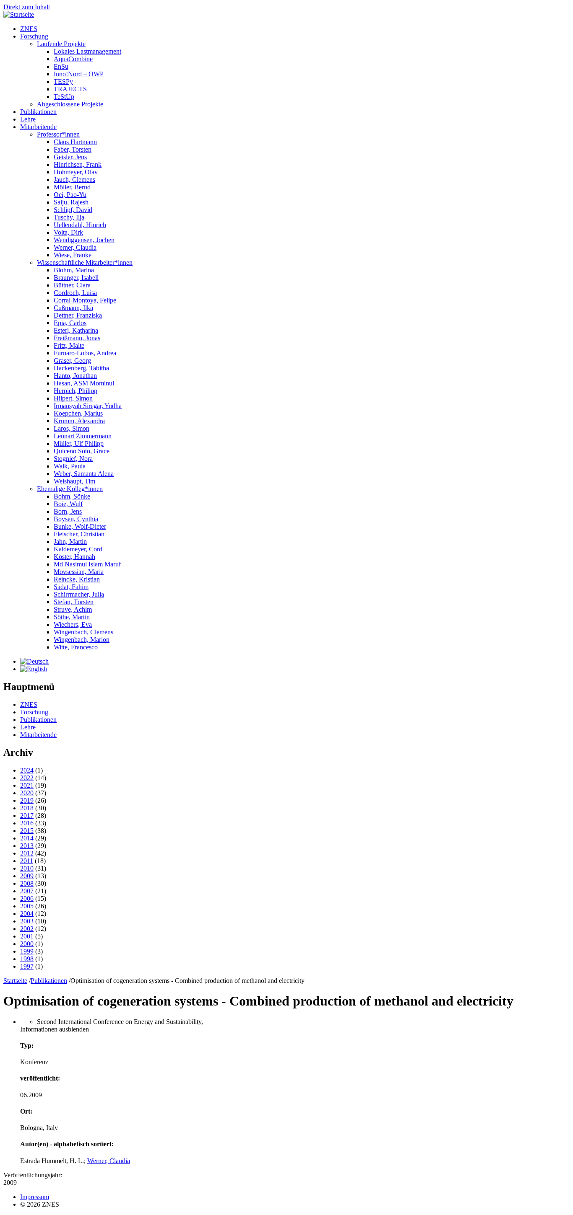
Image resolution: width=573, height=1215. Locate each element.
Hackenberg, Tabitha (81, 368)
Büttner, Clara (72, 285)
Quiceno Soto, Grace (81, 451)
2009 (27, 875)
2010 (27, 868)
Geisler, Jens (70, 156)
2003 (27, 921)
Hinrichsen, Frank (78, 164)
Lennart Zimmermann (83, 435)
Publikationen (38, 111)
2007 (27, 890)
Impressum (34, 1196)
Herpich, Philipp (75, 390)
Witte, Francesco (76, 647)
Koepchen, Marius (78, 413)
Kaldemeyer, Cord (78, 549)
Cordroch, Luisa (75, 292)
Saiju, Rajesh (71, 202)
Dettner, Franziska (78, 315)
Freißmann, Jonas (77, 337)
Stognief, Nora (73, 458)
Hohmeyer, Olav (76, 172)
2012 (27, 853)
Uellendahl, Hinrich (80, 224)
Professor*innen (58, 134)
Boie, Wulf (68, 503)
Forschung (34, 36)
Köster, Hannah (74, 556)
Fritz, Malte (69, 345)
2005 (27, 906)
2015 (27, 830)
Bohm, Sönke (72, 496)
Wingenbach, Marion (81, 639)
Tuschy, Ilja (69, 217)
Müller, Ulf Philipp (79, 443)
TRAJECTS (70, 89)
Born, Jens (68, 511)
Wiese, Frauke (72, 255)
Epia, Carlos (70, 322)
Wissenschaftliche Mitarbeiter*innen (85, 262)
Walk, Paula (70, 466)
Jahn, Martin (70, 541)
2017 (27, 815)
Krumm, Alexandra (79, 420)
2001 (27, 936)
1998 (27, 958)
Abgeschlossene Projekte (70, 104)
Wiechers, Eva (73, 624)
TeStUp (64, 96)
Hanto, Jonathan (75, 375)
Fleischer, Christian (79, 534)
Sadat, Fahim (71, 586)
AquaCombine (73, 58)
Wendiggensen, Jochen (84, 239)
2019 (27, 800)
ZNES (28, 28)
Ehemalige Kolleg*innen (70, 488)
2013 (27, 845)
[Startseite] (18, 14)
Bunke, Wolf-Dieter (80, 526)
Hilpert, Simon (73, 398)
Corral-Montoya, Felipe (85, 300)
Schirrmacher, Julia (79, 594)
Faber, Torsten (72, 149)
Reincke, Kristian (77, 579)
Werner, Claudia (75, 247)
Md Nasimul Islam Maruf (87, 564)
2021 (27, 785)
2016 (27, 823)
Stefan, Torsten (74, 601)
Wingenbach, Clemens (83, 632)
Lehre (28, 119)
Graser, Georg (72, 360)
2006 (27, 898)
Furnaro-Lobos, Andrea (85, 353)
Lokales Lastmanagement (87, 51)
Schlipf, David (73, 209)
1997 (27, 966)
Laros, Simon (71, 428)
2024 (27, 770)
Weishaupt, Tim (74, 481)
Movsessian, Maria (79, 571)
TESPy (63, 81)
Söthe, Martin (72, 616)
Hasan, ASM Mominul (84, 383)
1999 (27, 951)
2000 (27, 943)
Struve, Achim (73, 609)
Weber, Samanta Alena (84, 473)
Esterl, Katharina (76, 330)
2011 (26, 860)
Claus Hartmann (75, 141)
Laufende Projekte (61, 43)
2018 (27, 808)
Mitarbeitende (38, 126)
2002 (27, 928)
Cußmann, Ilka (73, 307)
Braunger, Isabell (76, 277)
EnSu (61, 66)
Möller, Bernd (72, 187)
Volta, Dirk (68, 232)
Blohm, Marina (74, 270)
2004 (27, 913)
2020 (27, 792)
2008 (27, 883)
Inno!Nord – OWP (79, 74)
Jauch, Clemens (74, 179)
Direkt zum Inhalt (26, 6)
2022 (27, 777)
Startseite (15, 980)
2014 (27, 838)
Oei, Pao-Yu (70, 194)
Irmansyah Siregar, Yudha (88, 405)
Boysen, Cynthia (76, 518)
